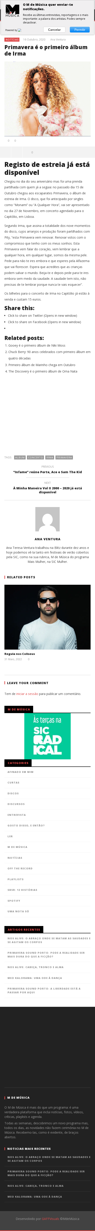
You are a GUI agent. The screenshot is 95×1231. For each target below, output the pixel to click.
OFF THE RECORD (20, 868)
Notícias (12, 39)
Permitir (79, 29)
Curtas (13, 782)
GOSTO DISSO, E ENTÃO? (26, 825)
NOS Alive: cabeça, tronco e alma (36, 967)
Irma (49, 457)
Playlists (16, 879)
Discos (13, 793)
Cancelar (54, 29)
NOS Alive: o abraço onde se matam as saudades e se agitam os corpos (49, 940)
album (20, 457)
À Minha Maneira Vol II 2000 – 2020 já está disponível (47, 488)
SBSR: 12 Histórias (22, 889)
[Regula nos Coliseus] (47, 617)
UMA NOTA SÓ (18, 911)
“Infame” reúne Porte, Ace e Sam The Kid (47, 470)
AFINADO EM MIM (21, 772)
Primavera (64, 457)
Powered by (11, 30)
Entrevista (17, 814)
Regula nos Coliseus (19, 654)
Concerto (35, 457)
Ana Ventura (58, 39)
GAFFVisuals (50, 1219)
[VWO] (22, 30)
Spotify (14, 900)
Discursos (16, 804)
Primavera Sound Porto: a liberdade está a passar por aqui (44, 990)
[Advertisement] (47, 417)
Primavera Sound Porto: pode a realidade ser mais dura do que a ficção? (46, 954)
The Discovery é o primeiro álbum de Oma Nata (42, 371)
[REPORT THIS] (17, 152)
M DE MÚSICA (17, 847)
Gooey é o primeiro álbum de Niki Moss (36, 345)
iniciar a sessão (27, 694)
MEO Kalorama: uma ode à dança (35, 978)
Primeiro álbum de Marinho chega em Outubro (41, 365)
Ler (10, 836)
